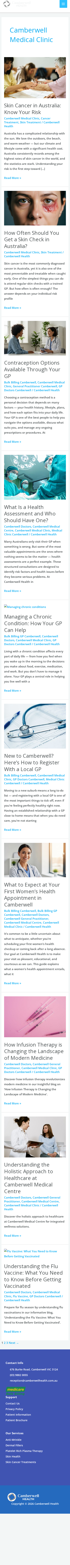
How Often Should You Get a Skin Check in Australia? (31, 239)
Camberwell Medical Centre (22, 922)
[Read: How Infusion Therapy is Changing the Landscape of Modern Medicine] (35, 1016)
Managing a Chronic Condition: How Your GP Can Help (33, 623)
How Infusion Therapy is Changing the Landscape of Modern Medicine (34, 1051)
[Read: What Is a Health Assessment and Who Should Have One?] (35, 477)
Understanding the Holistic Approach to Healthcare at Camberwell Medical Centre (28, 1177)
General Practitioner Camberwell (35, 386)
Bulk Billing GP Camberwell (22, 636)
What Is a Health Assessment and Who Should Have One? (30, 514)
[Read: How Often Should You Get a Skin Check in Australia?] (35, 208)
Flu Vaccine (20, 1296)
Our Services (14, 1433)
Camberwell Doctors (17, 526)
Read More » (12, 177)
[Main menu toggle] (63, 4)
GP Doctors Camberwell (30, 642)
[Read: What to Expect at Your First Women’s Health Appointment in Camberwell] (35, 859)
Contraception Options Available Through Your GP (32, 369)
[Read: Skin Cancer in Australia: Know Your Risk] (35, 77)
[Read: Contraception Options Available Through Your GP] (35, 338)
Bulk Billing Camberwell (20, 382)
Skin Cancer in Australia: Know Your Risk (32, 109)
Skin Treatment (30, 122)
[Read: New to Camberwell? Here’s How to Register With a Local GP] (35, 726)
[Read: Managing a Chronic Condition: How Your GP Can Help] (25, 606)
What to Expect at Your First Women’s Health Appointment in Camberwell (32, 894)
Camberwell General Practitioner (26, 918)
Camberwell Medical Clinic (21, 118)
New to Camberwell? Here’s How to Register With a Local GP (31, 762)
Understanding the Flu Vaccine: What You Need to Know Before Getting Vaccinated (33, 1276)
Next (14, 1343)
